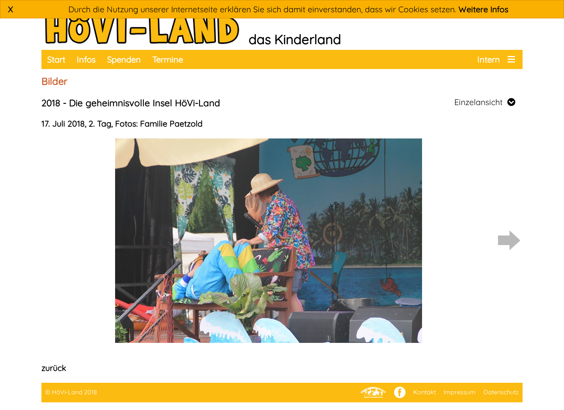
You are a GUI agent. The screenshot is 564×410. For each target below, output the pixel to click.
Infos (86, 59)
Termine (167, 59)
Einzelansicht (480, 102)
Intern (488, 59)
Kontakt (424, 392)
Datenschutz (501, 392)
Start (56, 59)
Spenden (124, 59)
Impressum (460, 392)
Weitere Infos (483, 9)
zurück (53, 368)
